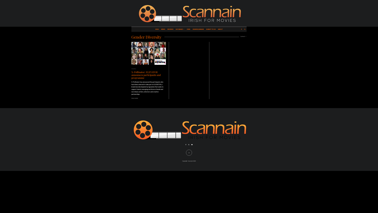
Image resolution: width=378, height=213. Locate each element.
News (163, 29)
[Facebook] (241, 29)
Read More (134, 98)
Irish (157, 29)
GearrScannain (198, 29)
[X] (245, 29)
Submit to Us (211, 29)
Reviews (170, 29)
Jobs (188, 29)
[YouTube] (192, 144)
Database (179, 29)
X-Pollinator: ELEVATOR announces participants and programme (146, 75)
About (220, 29)
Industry (133, 68)
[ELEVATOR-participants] (148, 53)
